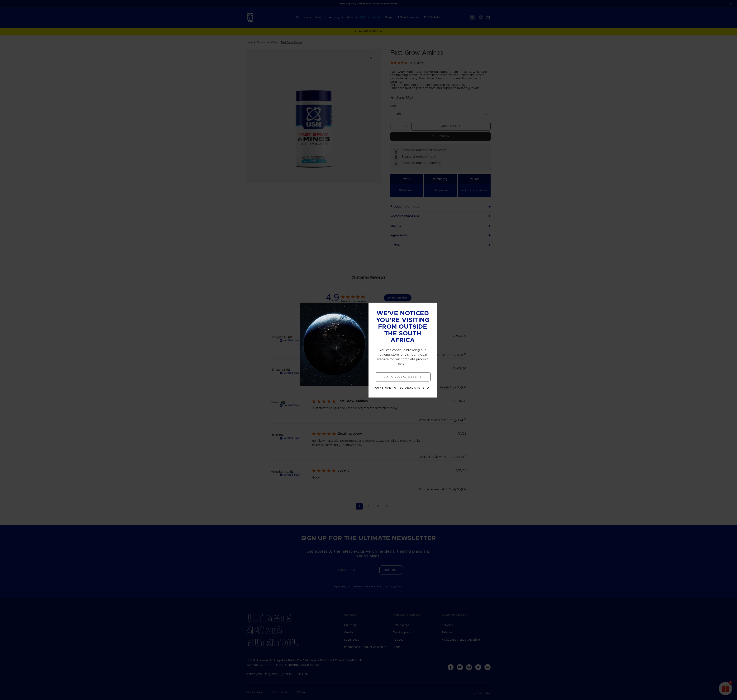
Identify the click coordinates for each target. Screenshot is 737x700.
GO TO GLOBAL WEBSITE (402, 377)
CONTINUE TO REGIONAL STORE (400, 388)
